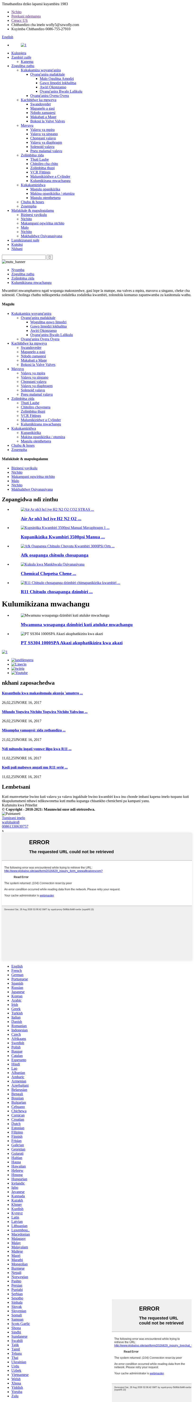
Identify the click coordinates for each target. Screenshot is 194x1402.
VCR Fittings (40, 172)
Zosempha (28, 206)
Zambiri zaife (21, 57)
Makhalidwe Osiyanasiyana (41, 236)
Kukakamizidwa (33, 185)
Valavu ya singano (44, 134)
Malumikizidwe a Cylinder (50, 176)
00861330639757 (15, 826)
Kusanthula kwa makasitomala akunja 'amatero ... (42, 693)
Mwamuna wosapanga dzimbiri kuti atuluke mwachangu (77, 624)
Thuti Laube (39, 159)
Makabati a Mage (43, 117)
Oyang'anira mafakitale (47, 74)
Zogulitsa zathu (22, 66)
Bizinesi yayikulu (34, 215)
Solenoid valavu (42, 147)
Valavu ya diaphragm (46, 142)
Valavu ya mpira (42, 130)
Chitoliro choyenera (35, 407)
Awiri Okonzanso (53, 87)
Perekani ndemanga (26, 16)
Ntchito (26, 219)
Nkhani (16, 249)
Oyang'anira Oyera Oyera (49, 96)
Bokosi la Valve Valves (47, 121)
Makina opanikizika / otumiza (52, 193)
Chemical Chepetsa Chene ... (48, 573)
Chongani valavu (43, 138)
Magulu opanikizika (45, 189)
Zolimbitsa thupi (42, 168)
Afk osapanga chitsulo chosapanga (54, 555)
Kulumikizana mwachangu (50, 181)
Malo (25, 227)
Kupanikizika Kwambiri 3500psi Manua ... (63, 536)
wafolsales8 (10, 822)
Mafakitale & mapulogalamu (32, 210)
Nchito (16, 12)
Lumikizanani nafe (25, 240)
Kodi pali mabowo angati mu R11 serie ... (35, 767)
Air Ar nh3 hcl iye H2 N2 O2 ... (51, 518)
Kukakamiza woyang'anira (41, 70)
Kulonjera (18, 53)
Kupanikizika (31, 433)
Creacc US (19, 20)
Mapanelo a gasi (42, 108)
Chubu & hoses (32, 202)
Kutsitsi (17, 244)
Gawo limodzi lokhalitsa (58, 83)
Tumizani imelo (13, 818)
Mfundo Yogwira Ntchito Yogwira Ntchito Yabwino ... (45, 712)
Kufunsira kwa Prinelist (19, 805)
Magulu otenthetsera (45, 198)
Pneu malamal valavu (46, 151)
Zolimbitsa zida (32, 155)
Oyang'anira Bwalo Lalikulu (61, 91)
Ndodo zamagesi (42, 113)
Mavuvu (27, 125)
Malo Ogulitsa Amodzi (57, 79)
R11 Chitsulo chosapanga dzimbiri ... (57, 591)
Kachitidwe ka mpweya (38, 100)
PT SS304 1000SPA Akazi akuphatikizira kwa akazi (72, 642)
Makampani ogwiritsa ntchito (42, 223)
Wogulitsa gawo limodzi (48, 322)
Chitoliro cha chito (44, 164)
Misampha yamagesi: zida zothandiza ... (34, 730)
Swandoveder (40, 104)
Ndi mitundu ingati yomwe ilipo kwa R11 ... (36, 749)
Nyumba (17, 270)
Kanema (27, 62)
